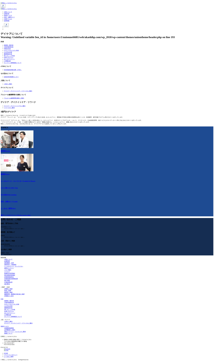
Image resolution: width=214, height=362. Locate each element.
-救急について (8, 333)
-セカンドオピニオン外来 (11, 304)
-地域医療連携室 (9, 328)
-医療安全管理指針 (9, 273)
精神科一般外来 (8, 45)
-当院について (8, 259)
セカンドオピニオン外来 (11, 50)
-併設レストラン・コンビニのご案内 (15, 331)
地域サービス (8, 15)
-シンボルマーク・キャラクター (13, 266)
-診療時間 (7, 261)
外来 (2, 299)
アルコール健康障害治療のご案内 (14, 98)
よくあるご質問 (8, 356)
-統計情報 (7, 280)
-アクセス (7, 271)
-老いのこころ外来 (9, 309)
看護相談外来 (8, 54)
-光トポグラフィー (9, 313)
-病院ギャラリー (9, 268)
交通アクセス (8, 19)
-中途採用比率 (8, 282)
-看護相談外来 (8, 308)
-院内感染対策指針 (9, 275)
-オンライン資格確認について (13, 316)
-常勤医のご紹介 (9, 296)
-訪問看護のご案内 (9, 330)
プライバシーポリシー (10, 355)
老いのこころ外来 (9, 55)
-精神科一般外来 (9, 300)
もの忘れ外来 (8, 52)
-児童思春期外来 (9, 302)
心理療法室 (7, 61)
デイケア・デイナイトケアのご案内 (14, 106)
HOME (6, 353)
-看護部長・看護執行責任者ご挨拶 (14, 294)
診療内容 (6, 13)
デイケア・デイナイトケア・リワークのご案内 (18, 91)
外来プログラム (8, 57)
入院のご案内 (8, 84)
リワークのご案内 (9, 107)
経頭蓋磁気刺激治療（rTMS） (13, 70)
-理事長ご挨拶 (8, 289)
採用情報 (6, 20)
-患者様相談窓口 (9, 277)
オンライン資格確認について (12, 62)
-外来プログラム (9, 311)
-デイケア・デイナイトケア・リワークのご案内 (18, 323)
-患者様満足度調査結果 (11, 278)
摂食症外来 (7, 48)
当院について (8, 12)
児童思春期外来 (8, 47)
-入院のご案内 (8, 321)
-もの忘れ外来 (8, 306)
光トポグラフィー (9, 59)
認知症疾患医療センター (11, 77)
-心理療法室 (7, 315)
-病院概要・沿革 (9, 263)
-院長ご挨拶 (7, 290)
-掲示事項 (7, 284)
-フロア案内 (7, 270)
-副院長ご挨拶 (8, 292)
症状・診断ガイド (9, 17)
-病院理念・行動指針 (10, 264)
